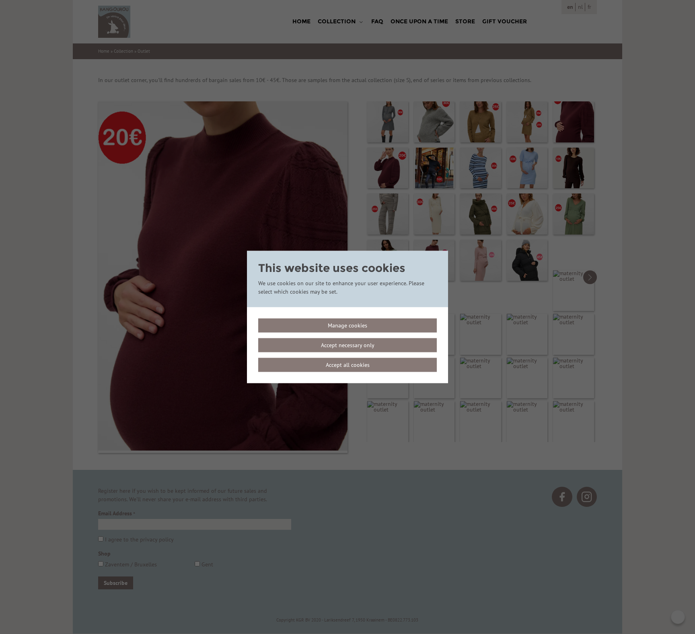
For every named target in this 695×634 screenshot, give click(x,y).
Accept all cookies (348, 364)
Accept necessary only (347, 345)
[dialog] (347, 317)
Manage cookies (347, 325)
